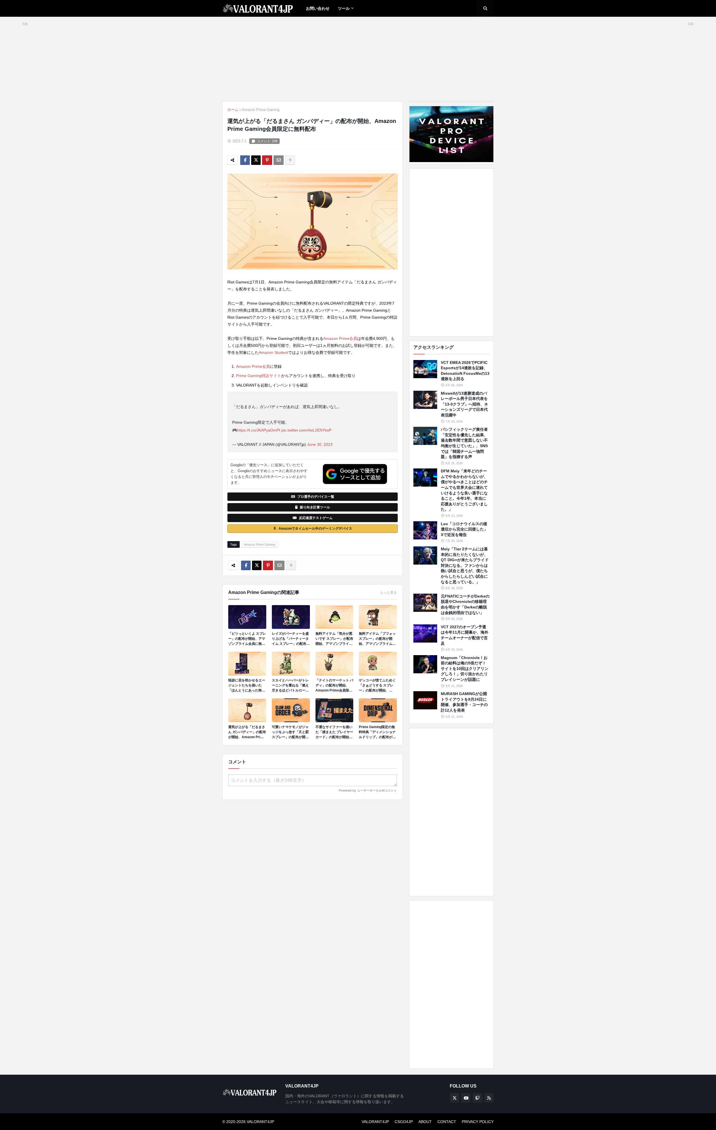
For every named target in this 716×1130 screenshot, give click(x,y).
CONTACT (446, 1121)
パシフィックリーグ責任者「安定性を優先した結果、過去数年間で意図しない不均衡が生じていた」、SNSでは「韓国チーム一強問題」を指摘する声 (464, 443)
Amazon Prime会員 (340, 338)
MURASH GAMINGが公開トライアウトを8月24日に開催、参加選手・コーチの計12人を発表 (464, 701)
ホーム (232, 110)
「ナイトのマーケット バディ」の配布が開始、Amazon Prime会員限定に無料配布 (334, 685)
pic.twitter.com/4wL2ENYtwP (306, 430)
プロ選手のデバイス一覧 (315, 497)
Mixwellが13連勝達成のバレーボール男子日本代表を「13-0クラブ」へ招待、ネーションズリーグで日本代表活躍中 (464, 404)
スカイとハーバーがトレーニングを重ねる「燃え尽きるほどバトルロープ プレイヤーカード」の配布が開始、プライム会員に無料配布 (290, 685)
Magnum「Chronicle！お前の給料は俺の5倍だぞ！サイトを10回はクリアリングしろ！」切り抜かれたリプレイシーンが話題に (464, 668)
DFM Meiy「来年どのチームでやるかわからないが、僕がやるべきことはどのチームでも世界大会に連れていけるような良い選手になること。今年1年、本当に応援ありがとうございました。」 (464, 490)
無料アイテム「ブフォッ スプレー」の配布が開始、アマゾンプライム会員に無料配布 (377, 639)
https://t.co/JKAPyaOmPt (258, 430)
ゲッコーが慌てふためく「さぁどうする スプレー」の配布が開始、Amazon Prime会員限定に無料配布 (377, 685)
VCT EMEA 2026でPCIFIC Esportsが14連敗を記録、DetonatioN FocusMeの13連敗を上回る (465, 370)
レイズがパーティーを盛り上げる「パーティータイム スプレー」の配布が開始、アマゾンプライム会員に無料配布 (291, 639)
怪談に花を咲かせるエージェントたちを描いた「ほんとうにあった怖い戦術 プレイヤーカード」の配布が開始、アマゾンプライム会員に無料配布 (247, 685)
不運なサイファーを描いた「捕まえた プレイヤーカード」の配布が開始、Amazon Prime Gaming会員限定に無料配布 (334, 732)
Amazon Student (273, 352)
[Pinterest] (267, 160)
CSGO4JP (404, 1121)
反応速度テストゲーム (316, 518)
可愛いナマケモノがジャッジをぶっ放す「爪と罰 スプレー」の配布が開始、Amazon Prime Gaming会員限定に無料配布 (290, 732)
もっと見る (388, 592)
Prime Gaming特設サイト (258, 375)
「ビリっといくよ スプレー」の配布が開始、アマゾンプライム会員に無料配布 (247, 639)
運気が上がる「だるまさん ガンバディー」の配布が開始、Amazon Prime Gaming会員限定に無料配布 (247, 732)
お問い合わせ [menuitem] (317, 8)
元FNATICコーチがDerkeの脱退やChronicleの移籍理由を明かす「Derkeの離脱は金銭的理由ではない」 (465, 604)
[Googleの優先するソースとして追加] (355, 474)
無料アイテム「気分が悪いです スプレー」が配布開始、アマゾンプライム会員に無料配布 (334, 639)
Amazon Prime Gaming (260, 110)
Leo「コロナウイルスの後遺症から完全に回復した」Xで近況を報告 (464, 529)
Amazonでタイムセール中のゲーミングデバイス (315, 528)
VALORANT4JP (375, 1121)
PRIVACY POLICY (478, 1121)
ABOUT (425, 1121)
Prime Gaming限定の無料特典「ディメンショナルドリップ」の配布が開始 (377, 732)
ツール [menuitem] (344, 8)
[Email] (279, 160)
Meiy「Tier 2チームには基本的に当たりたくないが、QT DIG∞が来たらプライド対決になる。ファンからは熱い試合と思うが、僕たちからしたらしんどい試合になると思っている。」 (465, 565)
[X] (256, 160)
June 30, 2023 (320, 444)
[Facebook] (245, 160)
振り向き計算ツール (315, 507)
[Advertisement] (451, 252)
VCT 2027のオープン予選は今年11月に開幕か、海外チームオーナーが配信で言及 (464, 635)
